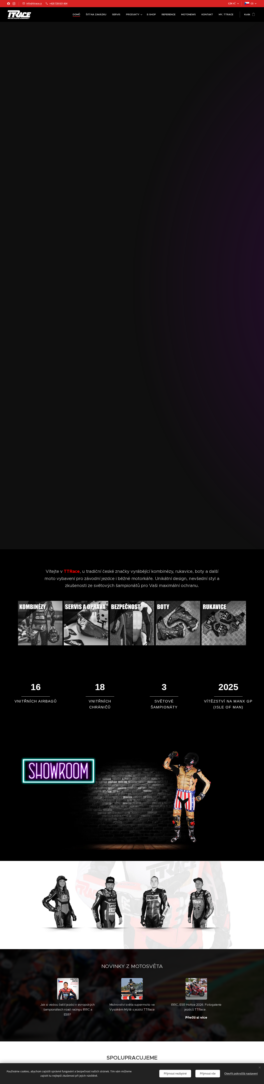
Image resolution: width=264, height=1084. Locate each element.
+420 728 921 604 (58, 3)
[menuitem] (77, 14)
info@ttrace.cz (34, 3)
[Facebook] (8, 4)
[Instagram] (14, 4)
